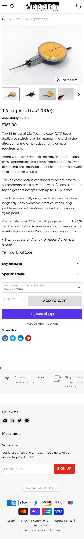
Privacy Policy (40, 520)
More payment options (42, 323)
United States (40, 488)
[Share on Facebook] (5, 338)
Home (6, 19)
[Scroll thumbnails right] (78, 94)
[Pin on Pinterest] (28, 338)
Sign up (64, 468)
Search (12, 520)
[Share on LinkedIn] (21, 338)
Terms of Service (42, 525)
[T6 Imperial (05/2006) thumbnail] (10, 94)
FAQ (24, 520)
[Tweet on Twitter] (13, 338)
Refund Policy (63, 520)
